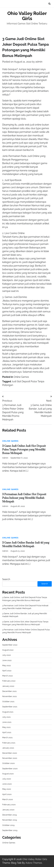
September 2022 (9, 645)
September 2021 (9, 706)
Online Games (21, 376)
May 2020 (6, 789)
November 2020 (9, 758)
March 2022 (7, 676)
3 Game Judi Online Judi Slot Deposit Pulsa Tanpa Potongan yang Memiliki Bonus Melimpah (24, 449)
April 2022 (6, 670)
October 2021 (8, 701)
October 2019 (8, 825)
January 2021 (8, 748)
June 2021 (6, 722)
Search (6, 579)
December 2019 (9, 815)
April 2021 (6, 732)
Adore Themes (34, 862)
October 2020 (8, 763)
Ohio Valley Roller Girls (27, 16)
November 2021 (9, 696)
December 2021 (9, 691)
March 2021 (7, 737)
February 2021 (8, 743)
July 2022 (6, 655)
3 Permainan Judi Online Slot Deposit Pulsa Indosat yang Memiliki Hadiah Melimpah (24, 498)
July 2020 (6, 779)
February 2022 (8, 681)
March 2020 (7, 799)
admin (38, 61)
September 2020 (10, 768)
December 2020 (9, 753)
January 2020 (8, 810)
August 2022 (8, 650)
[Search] (49, 4)
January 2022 (8, 686)
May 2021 (6, 727)
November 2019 (9, 820)
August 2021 (7, 712)
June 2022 (7, 660)
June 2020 (7, 784)
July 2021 (6, 717)
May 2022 (6, 665)
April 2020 (7, 794)
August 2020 (8, 774)
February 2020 (9, 804)
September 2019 (9, 830)
